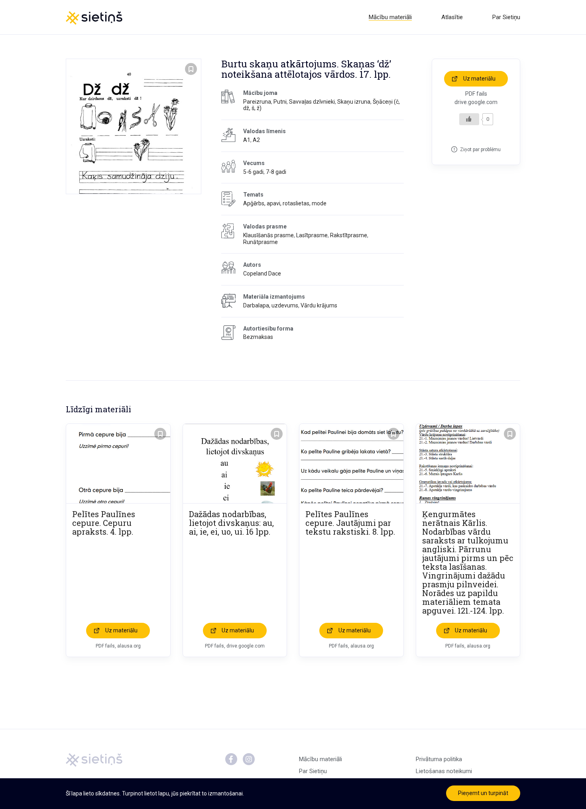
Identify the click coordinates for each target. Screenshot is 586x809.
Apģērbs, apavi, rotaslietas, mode (284, 203)
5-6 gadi (253, 172)
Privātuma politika (439, 759)
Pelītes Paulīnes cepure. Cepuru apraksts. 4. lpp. (103, 523)
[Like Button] (469, 119)
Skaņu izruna (353, 101)
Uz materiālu (479, 78)
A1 (246, 140)
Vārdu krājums (319, 305)
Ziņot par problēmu (480, 149)
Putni (280, 101)
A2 (256, 140)
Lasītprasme (312, 235)
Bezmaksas (258, 337)
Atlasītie (452, 17)
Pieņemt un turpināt (483, 793)
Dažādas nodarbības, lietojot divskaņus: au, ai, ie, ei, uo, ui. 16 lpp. (231, 523)
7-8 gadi (276, 172)
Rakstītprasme (348, 235)
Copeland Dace (262, 273)
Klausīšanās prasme (268, 235)
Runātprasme (260, 242)
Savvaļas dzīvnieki (312, 101)
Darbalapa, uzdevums (270, 305)
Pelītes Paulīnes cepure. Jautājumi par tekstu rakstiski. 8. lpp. (350, 523)
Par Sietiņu (506, 17)
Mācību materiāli (390, 17)
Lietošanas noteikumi (444, 771)
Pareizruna (257, 101)
